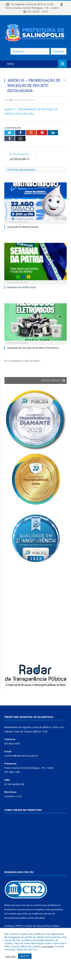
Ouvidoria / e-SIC (13, 796)
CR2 (10, 100)
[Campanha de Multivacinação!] (35, 202)
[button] (51, 380)
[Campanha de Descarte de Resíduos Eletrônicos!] (35, 323)
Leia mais (47, 946)
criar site (25, 905)
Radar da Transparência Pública (42, 925)
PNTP (19, 925)
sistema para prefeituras (47, 905)
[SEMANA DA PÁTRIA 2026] (35, 263)
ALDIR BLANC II (19, 159)
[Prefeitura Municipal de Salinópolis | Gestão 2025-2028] (35, 32)
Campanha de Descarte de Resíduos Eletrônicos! (33, 347)
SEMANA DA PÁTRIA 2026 (21, 287)
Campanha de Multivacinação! (23, 226)
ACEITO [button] (25, 956)
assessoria (28, 909)
